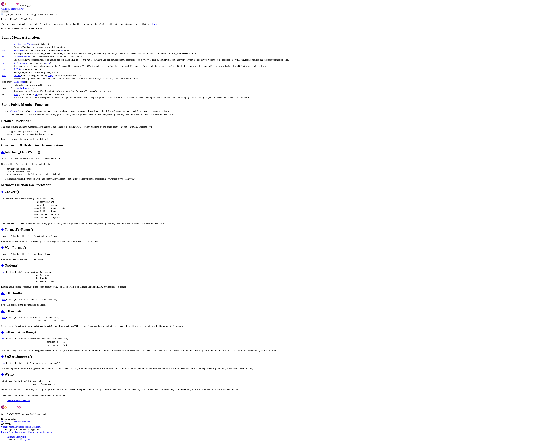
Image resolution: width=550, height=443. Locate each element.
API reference (24, 421)
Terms (17, 432)
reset (62, 50)
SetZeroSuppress (21, 63)
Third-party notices (43, 432)
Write (16, 94)
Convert (13, 111)
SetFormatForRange (23, 56)
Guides (4, 9)
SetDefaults (19, 69)
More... (155, 24)
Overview (5, 421)
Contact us (36, 427)
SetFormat (18, 50)
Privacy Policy (7, 432)
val (36, 94)
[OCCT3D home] (10, 6)
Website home (7, 427)
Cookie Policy (27, 432)
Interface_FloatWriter (23, 44)
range (50, 75)
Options (17, 75)
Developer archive (22, 427)
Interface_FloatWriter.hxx (18, 400)
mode (47, 63)
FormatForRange (21, 88)
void (4, 50)
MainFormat (19, 82)
